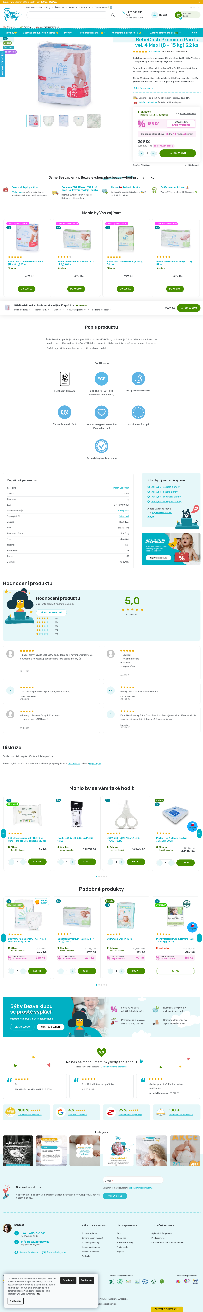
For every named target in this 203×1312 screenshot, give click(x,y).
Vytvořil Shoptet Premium (104, 1304)
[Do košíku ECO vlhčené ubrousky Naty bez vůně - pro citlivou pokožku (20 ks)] (37, 862)
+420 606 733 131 (134, 15)
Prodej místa (122, 1247)
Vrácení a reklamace (91, 1247)
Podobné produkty (100, 310)
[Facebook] (26, 1252)
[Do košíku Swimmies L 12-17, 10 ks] (136, 971)
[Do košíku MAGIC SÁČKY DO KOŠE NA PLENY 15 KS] (87, 862)
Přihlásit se (115, 1196)
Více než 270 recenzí (77, 1115)
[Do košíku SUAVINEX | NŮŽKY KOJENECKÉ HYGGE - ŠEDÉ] (136, 862)
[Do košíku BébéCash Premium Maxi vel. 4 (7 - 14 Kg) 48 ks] (87, 971)
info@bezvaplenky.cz (35, 1241)
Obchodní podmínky (90, 1242)
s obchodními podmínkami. (141, 1188)
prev (3, 833)
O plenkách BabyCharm (162, 1233)
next (199, 833)
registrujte (95, 763)
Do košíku (179, 153)
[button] (27, 281)
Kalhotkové (124, 516)
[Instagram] (54, 1252)
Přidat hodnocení (51, 612)
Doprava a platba (34, 7)
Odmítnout (68, 1280)
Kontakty (85, 7)
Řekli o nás (59, 7)
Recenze (73, 7)
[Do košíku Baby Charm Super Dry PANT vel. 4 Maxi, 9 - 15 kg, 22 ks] (37, 971)
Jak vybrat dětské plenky (164, 491)
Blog (48, 7)
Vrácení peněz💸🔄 (103, 7)
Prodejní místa (158, 1238)
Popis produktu (21, 310)
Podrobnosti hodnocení (174, 51)
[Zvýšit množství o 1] (153, 153)
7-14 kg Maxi (123, 510)
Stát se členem (50, 1027)
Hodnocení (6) (41, 310)
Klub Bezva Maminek (148, 102)
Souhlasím (86, 1280)
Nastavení (15, 1301)
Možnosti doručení (188, 113)
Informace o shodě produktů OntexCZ (169, 1242)
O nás (119, 1233)
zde (38, 1294)
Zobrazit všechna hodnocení (114, 1067)
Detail (175, 971)
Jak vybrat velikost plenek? (165, 487)
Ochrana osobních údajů (92, 1238)
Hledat (112, 14)
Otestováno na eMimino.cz (181, 1115)
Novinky (27, 27)
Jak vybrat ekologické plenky (166, 501)
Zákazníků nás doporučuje (30, 1115)
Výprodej (11, 27)
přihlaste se (74, 763)
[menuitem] (11, 33)
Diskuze (57, 310)
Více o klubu (22, 1027)
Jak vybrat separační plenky (166, 496)
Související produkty (76, 310)
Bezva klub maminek (49, 27)
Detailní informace (142, 88)
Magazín (120, 1252)
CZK (195, 7)
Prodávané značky (125, 1242)
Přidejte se (17, 192)
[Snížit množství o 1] (141, 153)
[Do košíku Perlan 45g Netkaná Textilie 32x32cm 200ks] (185, 862)
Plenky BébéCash (121, 488)
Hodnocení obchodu (90, 1252)
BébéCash (145, 165)
